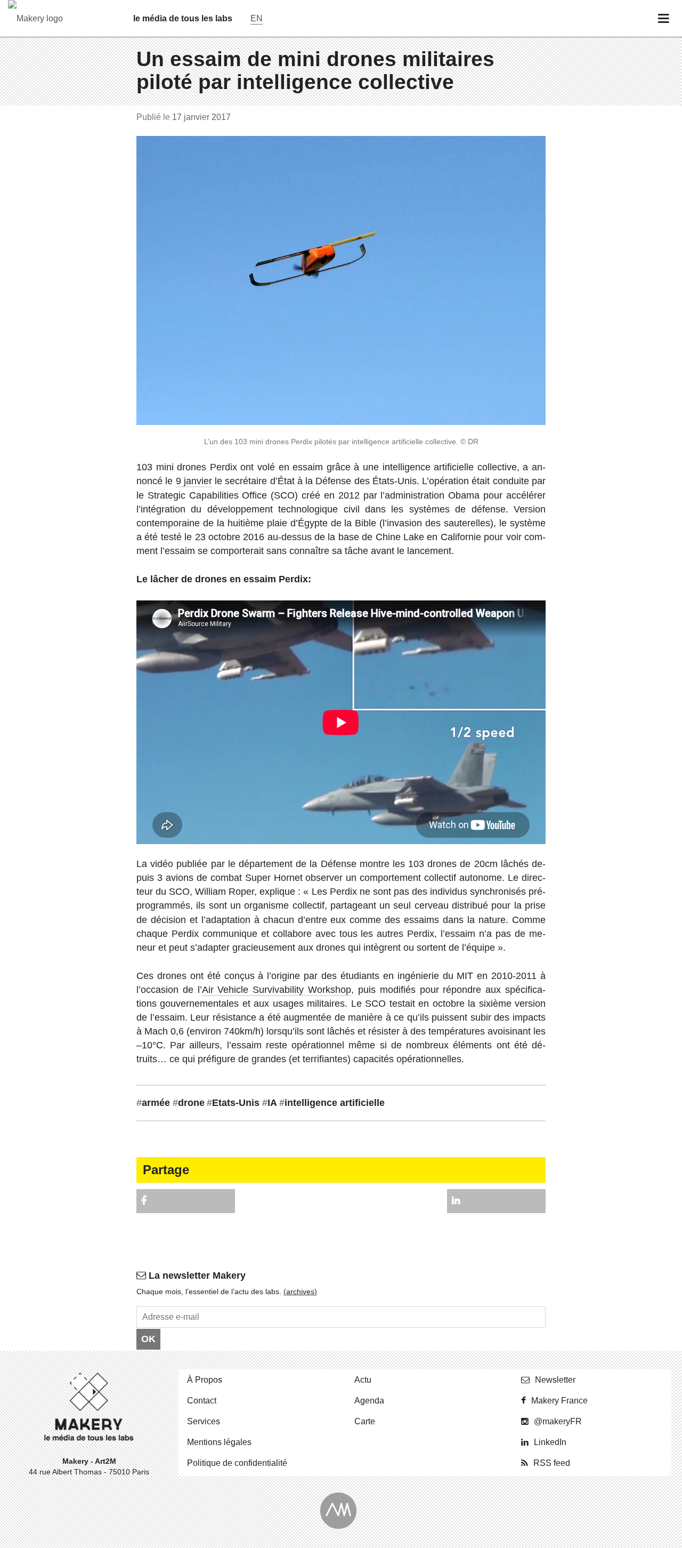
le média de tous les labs (182, 18)
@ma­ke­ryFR (558, 1421)
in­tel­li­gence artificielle (332, 1102)
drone (189, 1102)
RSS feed (551, 1462)
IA (269, 1102)
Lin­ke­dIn (550, 1442)
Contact (201, 1400)
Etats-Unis (233, 1102)
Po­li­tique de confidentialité (237, 1462)
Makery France (559, 1400)
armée (153, 1102)
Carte (364, 1421)
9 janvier (194, 481)
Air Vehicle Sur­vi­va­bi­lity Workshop (276, 989)
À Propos (204, 1379)
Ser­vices (203, 1421)
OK (148, 1339)
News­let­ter (555, 1379)
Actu (362, 1379)
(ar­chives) (300, 1292)
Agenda (369, 1400)
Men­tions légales (219, 1442)
